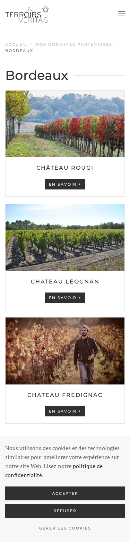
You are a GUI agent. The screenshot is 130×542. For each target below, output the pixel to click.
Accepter (65, 493)
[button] (121, 14)
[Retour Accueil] (27, 14)
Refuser (65, 510)
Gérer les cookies (65, 528)
